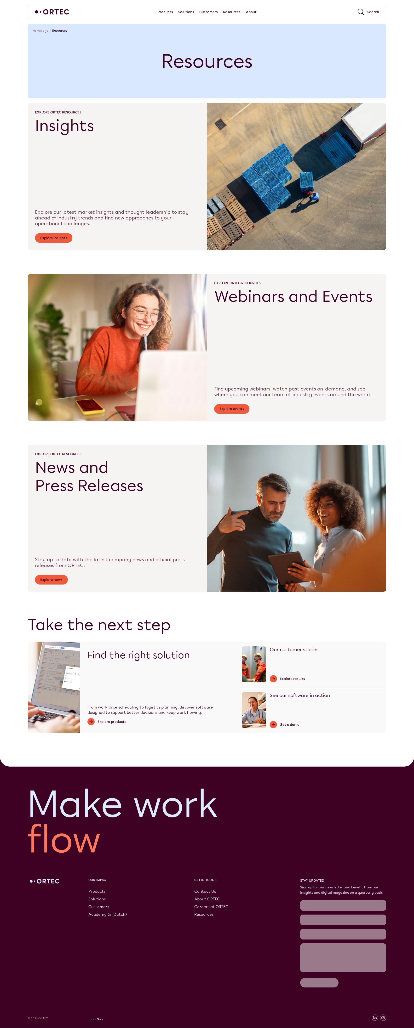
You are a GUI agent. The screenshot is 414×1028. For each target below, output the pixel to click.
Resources (203, 914)
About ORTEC (207, 899)
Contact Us (205, 891)
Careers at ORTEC (211, 906)
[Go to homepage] (52, 12)
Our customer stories (294, 649)
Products (96, 891)
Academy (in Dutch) (107, 914)
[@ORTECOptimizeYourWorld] (383, 1018)
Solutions (97, 899)
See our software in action (300, 695)
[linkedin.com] (375, 1018)
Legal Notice (97, 1019)
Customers (98, 906)
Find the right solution (138, 655)
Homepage (40, 30)
